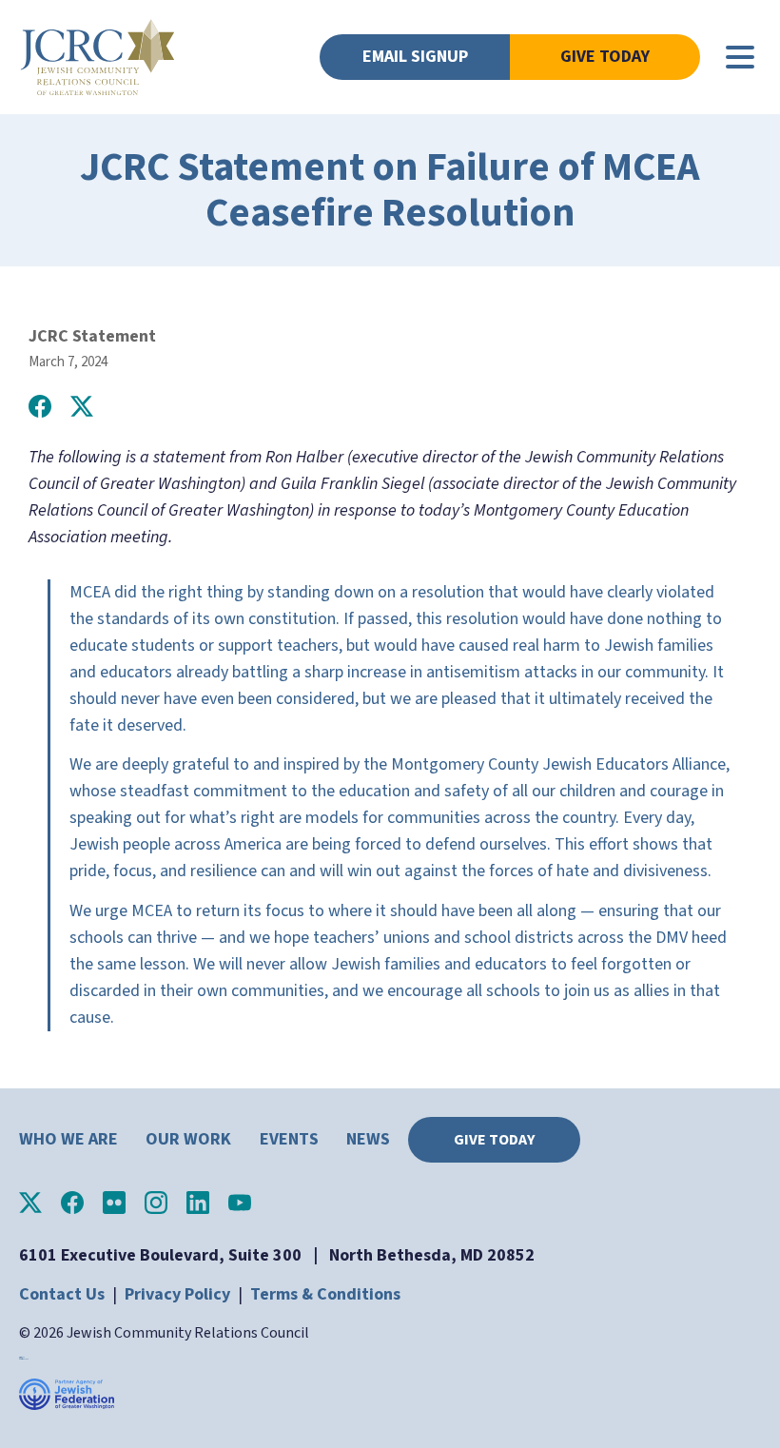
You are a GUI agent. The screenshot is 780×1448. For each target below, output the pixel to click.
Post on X (82, 406)
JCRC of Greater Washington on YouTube (240, 1202)
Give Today (605, 56)
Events (289, 1139)
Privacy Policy (177, 1294)
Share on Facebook (40, 406)
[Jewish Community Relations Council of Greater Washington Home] (97, 57)
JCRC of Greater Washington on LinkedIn (198, 1202)
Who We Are (68, 1139)
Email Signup (415, 56)
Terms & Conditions (325, 1294)
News (368, 1139)
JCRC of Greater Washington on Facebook (72, 1202)
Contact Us (62, 1294)
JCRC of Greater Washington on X (30, 1202)
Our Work (188, 1139)
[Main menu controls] (740, 57)
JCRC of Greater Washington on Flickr (114, 1202)
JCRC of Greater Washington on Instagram (156, 1202)
